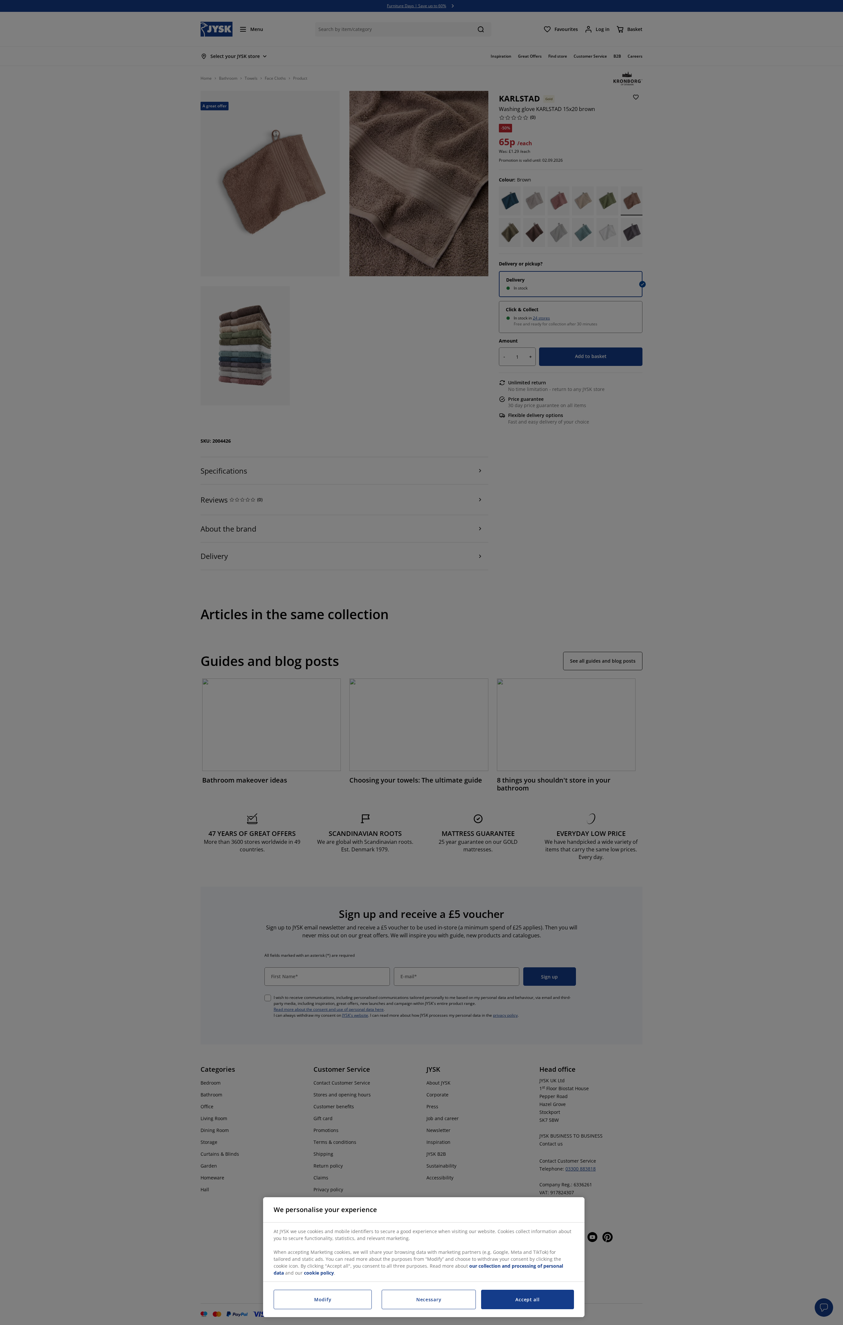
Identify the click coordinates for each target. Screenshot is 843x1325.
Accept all (527, 1299)
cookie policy (319, 1273)
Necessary (428, 1299)
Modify (322, 1299)
